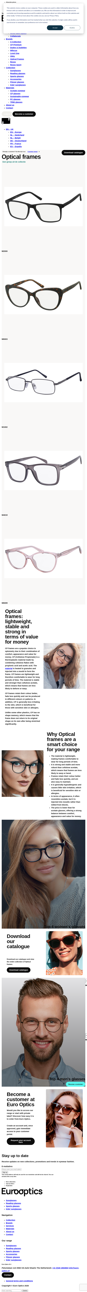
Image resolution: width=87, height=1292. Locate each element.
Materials (10, 88)
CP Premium (16, 45)
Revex (13, 62)
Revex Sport (15, 65)
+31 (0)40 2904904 (60, 1268)
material (8, 668)
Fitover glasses (17, 82)
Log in (7, 114)
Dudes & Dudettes (18, 48)
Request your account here (21, 1141)
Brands (9, 39)
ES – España (16, 146)
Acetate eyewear (17, 91)
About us (10, 105)
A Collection (15, 42)
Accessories (15, 79)
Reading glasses (17, 73)
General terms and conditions (19, 1281)
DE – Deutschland (18, 141)
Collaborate (15, 36)
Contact (9, 108)
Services (10, 1226)
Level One (14, 53)
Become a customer (24, 114)
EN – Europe (16, 132)
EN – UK (9, 129)
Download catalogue (73, 153)
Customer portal (32, 151)
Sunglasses (15, 71)
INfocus (13, 50)
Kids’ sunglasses (18, 85)
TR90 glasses (16, 102)
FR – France (15, 144)
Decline (72, 28)
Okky (12, 56)
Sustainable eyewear (19, 96)
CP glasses (15, 94)
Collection (10, 68)
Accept (55, 28)
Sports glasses (17, 76)
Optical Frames (17, 59)
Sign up (5, 1172)
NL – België (15, 138)
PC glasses (15, 99)
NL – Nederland (17, 135)
